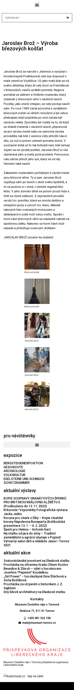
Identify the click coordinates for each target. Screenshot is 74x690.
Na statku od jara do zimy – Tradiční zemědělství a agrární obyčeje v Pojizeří (32, 535)
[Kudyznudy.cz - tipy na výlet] (23, 676)
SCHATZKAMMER (16, 482)
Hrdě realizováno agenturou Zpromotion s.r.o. (37, 686)
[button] (37, 5)
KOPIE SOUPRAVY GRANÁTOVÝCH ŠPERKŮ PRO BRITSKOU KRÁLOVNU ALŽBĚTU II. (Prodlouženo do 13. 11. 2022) (35, 502)
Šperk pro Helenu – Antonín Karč (27, 529)
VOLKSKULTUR (14, 475)
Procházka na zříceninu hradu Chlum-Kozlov (36, 564)
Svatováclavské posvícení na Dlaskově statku (36, 561)
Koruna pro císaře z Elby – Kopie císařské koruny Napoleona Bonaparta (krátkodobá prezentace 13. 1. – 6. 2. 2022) (34, 521)
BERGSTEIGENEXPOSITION (23, 463)
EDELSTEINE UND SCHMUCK (24, 479)
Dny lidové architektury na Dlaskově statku (34, 592)
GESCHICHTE (13, 467)
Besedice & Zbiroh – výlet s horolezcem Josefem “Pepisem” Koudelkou (32, 570)
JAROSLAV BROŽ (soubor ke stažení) (28, 237)
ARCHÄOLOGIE (14, 471)
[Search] (67, 17)
